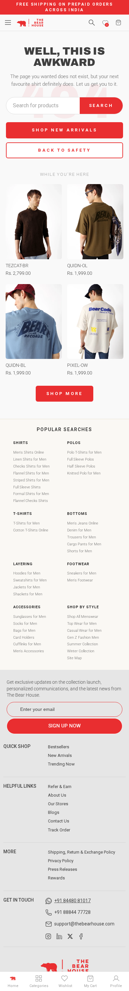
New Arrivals (60, 755)
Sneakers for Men (81, 573)
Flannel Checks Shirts (30, 501)
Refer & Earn (59, 786)
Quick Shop (16, 746)
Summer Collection (82, 644)
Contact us (58, 820)
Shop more (64, 393)
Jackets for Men (26, 587)
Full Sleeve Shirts (27, 487)
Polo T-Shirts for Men (84, 452)
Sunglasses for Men (29, 617)
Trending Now (61, 764)
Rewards (56, 877)
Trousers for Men (81, 537)
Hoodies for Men (26, 573)
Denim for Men (79, 530)
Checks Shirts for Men (31, 466)
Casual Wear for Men (84, 630)
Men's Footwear (80, 580)
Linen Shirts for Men (29, 459)
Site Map (74, 658)
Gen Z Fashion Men (83, 637)
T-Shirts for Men (26, 523)
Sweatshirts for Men (30, 580)
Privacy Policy (60, 860)
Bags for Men (24, 630)
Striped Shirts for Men (31, 480)
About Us (57, 795)
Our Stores (58, 803)
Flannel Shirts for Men (31, 473)
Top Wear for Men (82, 623)
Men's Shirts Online (28, 452)
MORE (9, 851)
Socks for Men (25, 623)
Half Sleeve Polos (81, 466)
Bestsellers (58, 746)
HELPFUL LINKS (19, 786)
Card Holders (23, 637)
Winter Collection (80, 651)
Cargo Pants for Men (84, 544)
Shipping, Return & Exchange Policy (81, 852)
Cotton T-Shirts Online (30, 530)
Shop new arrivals (64, 129)
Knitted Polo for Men (84, 473)
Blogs (53, 812)
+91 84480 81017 (72, 900)
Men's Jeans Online (82, 523)
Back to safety (64, 150)
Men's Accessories (28, 651)
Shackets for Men (27, 594)
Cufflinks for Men (27, 644)
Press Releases (62, 869)
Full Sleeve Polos (80, 459)
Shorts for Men (79, 551)
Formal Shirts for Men (31, 494)
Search (101, 105)
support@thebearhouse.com (84, 923)
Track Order (59, 829)
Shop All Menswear (82, 617)
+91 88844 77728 (72, 912)
